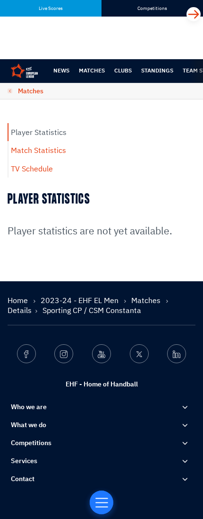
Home (19, 300)
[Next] (193, 14)
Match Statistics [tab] (38, 150)
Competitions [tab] (152, 8)
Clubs (123, 70)
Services (24, 460)
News (61, 70)
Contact (22, 478)
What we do (28, 425)
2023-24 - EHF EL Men (80, 300)
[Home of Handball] (101, 502)
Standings (157, 70)
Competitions (31, 442)
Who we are (29, 407)
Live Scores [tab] (51, 8)
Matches (92, 70)
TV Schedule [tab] (32, 168)
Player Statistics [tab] (39, 132)
